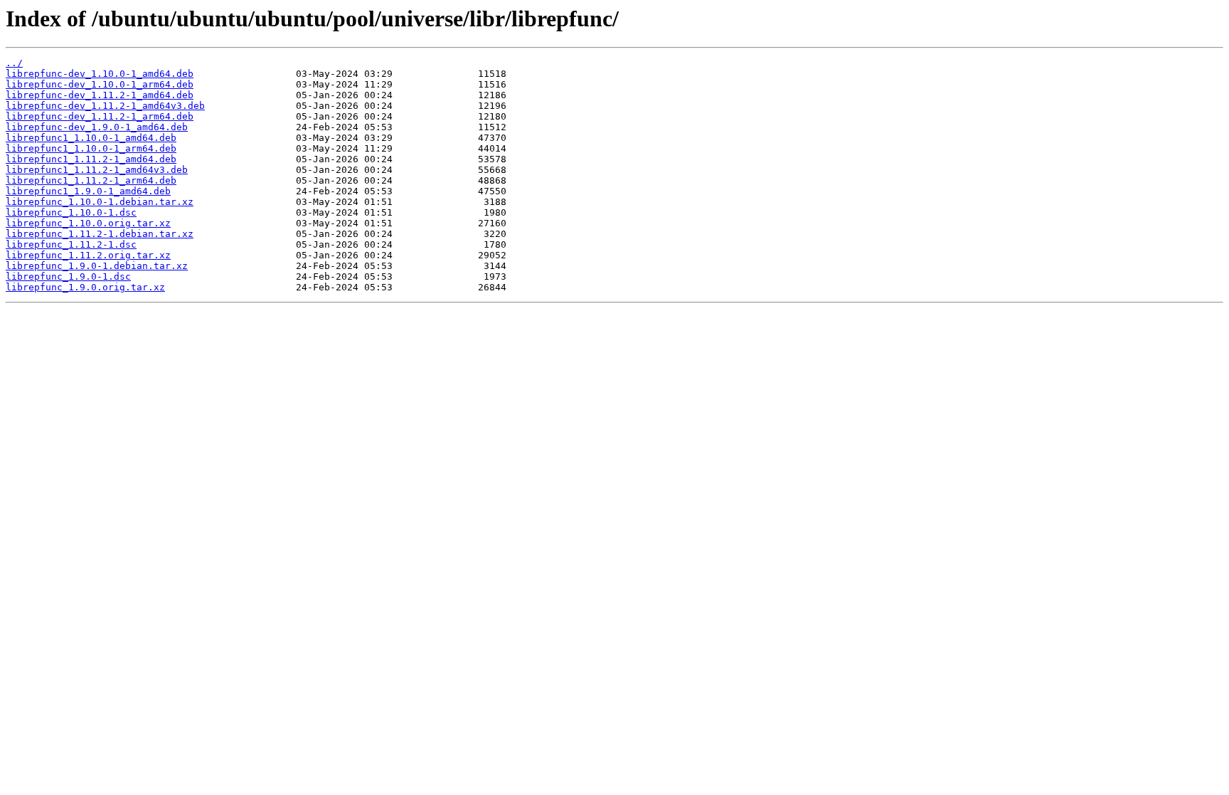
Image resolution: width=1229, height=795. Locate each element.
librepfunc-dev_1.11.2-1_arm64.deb (99, 116)
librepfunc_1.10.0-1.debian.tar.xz (99, 201)
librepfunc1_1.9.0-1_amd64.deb (88, 191)
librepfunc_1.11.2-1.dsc (71, 244)
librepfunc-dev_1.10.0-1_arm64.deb (99, 84)
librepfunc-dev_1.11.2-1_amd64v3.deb (105, 105)
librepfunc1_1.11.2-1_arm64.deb (91, 180)
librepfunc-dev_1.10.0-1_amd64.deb (99, 73)
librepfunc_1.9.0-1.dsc (68, 276)
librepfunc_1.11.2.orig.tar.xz (88, 255)
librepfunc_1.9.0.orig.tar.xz (85, 287)
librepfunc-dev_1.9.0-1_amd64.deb (97, 127)
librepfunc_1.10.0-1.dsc (71, 212)
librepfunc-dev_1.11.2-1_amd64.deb (99, 95)
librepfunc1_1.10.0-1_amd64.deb (91, 137)
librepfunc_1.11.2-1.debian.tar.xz (99, 233)
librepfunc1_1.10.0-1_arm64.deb (91, 148)
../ (14, 63)
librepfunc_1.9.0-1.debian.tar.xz (97, 265)
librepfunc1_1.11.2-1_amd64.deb (91, 159)
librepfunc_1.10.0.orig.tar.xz (88, 223)
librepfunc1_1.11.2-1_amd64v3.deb (97, 169)
